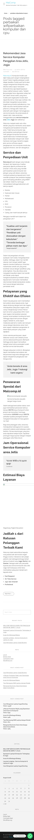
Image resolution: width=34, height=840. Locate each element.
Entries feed (7, 656)
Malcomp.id (7, 76)
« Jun (4, 804)
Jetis (9, 120)
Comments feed (8, 658)
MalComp (11, 2)
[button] (30, 836)
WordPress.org (7, 660)
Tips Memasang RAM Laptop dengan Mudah (16, 683)
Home (5, 13)
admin (19, 69)
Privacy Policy (13, 837)
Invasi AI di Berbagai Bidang (11, 635)
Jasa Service (15, 71)
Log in (5, 655)
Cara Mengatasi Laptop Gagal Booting (15, 642)
